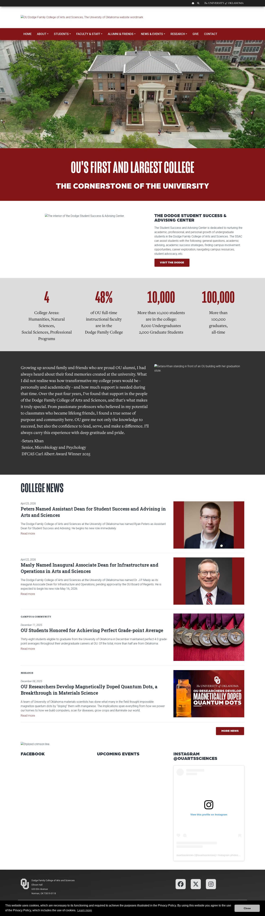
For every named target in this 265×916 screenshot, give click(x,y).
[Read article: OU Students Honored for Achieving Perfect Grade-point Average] (208, 637)
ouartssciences (185, 855)
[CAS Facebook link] (180, 884)
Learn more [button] (84, 910)
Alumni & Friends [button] (120, 34)
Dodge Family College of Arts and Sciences (53, 880)
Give (196, 34)
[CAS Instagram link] (211, 884)
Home (27, 34)
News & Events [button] (152, 34)
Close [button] (247, 908)
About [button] (41, 34)
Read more (28, 533)
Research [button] (178, 34)
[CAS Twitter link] (196, 884)
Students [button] (61, 34)
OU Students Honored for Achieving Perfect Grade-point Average (92, 630)
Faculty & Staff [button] (88, 34)
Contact (210, 34)
